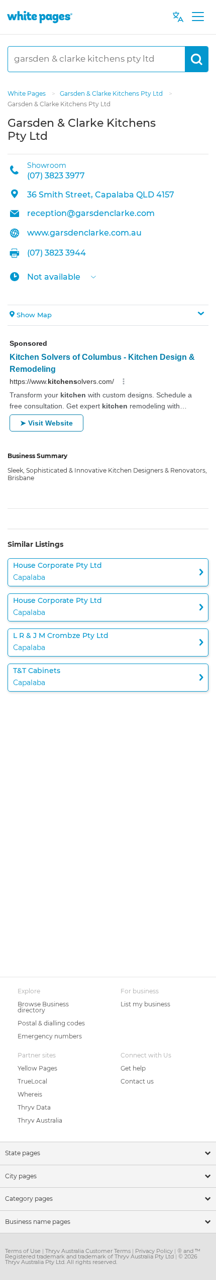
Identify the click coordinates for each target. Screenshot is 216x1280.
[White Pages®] (39, 17)
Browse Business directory (43, 1007)
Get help (133, 1068)
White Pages (27, 93)
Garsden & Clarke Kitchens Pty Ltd (112, 93)
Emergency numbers (50, 1036)
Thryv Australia (40, 1120)
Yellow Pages (37, 1068)
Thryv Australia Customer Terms (88, 1250)
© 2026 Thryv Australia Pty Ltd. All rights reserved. (101, 1259)
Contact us (137, 1081)
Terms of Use (23, 1250)
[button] (108, 315)
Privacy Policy (154, 1250)
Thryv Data (34, 1107)
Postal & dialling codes (51, 1023)
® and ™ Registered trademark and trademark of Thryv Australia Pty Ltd (102, 1253)
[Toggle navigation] (197, 17)
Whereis (30, 1094)
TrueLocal (32, 1081)
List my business (145, 1004)
